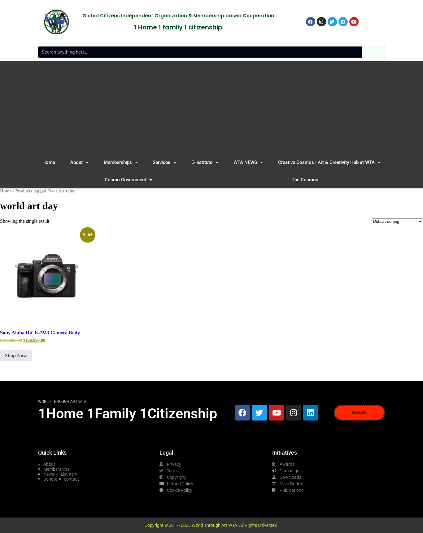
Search (373, 52)
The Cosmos (305, 180)
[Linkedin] (310, 413)
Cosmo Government (125, 180)
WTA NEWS (245, 162)
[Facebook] (242, 413)
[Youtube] (276, 413)
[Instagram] (293, 413)
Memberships (118, 162)
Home (48, 162)
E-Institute (201, 162)
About (76, 162)
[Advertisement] (211, 107)
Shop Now (16, 355)
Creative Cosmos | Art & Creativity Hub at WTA (326, 162)
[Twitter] (259, 413)
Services (161, 162)
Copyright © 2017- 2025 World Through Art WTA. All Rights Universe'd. (211, 525)
